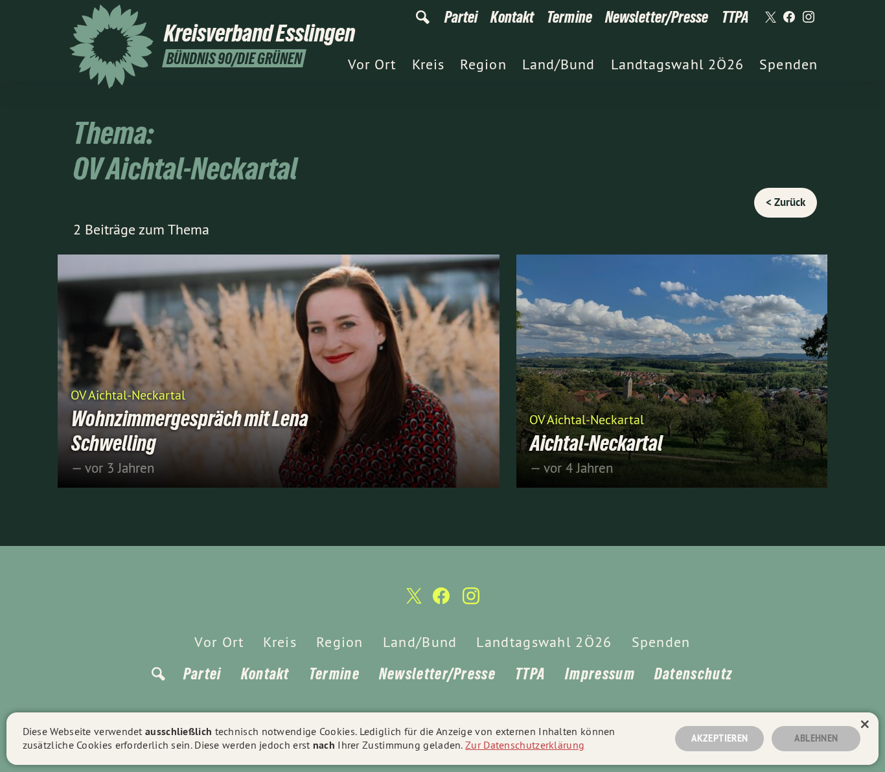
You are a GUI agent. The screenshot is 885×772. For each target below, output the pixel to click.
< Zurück (785, 202)
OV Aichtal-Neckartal (128, 394)
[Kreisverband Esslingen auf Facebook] (789, 17)
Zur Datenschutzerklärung (524, 744)
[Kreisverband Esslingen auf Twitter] (769, 17)
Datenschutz (693, 674)
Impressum (600, 674)
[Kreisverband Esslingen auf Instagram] (808, 17)
